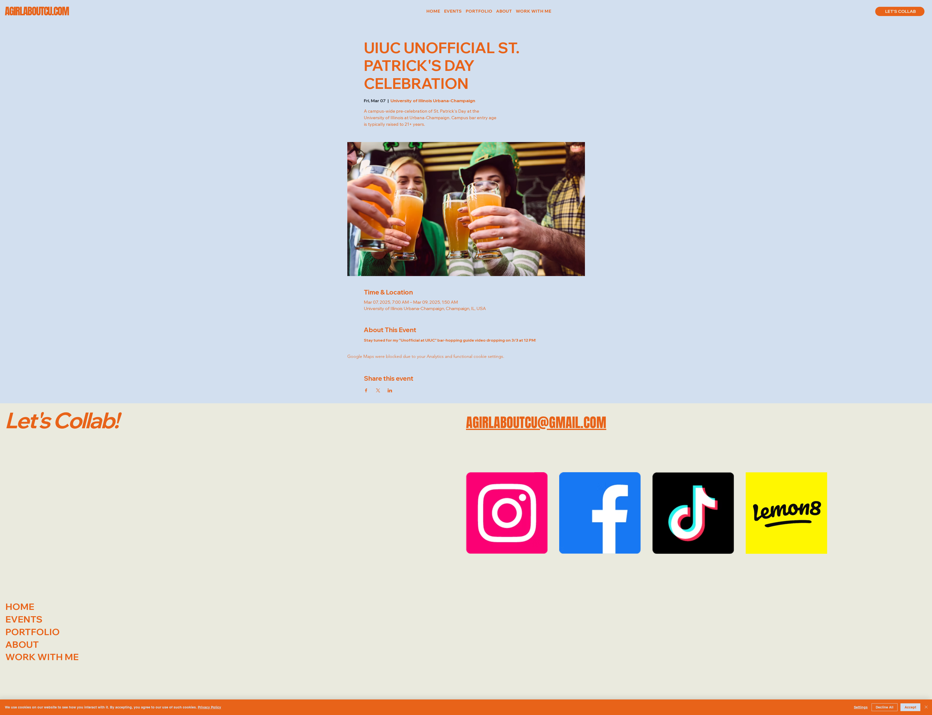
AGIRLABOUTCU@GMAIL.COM (536, 422)
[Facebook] (600, 513)
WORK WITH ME (42, 656)
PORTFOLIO (32, 631)
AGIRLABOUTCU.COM (37, 11)
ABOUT (22, 644)
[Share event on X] (378, 390)
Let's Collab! (61, 420)
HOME (19, 606)
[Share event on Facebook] (366, 390)
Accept (910, 707)
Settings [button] (861, 707)
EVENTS (23, 619)
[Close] (926, 707)
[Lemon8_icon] (786, 513)
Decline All (884, 707)
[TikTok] (693, 513)
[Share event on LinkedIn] (390, 390)
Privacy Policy (209, 707)
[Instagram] (507, 513)
